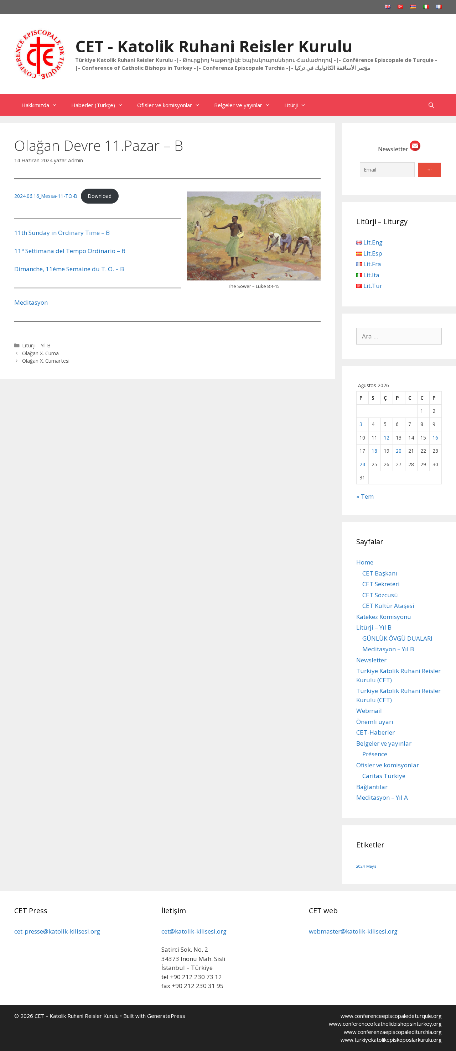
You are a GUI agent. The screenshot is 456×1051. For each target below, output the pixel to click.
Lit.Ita (370, 275)
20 (398, 450)
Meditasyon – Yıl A (382, 797)
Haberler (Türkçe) (93, 105)
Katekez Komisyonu (383, 617)
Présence (374, 754)
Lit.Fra (371, 264)
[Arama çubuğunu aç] (431, 105)
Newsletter (371, 660)
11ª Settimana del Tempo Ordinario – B (69, 251)
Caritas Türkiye (383, 776)
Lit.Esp (372, 253)
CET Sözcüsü (380, 595)
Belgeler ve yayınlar (238, 105)
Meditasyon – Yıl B (388, 649)
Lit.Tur (372, 286)
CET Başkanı (379, 573)
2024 (360, 866)
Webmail (369, 710)
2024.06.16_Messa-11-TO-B (45, 196)
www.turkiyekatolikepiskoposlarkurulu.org (391, 1039)
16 (435, 437)
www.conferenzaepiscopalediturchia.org (393, 1031)
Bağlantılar (372, 787)
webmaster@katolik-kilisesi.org (353, 931)
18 (374, 450)
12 (386, 437)
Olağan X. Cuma (40, 353)
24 (362, 464)
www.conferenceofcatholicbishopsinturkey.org (385, 1023)
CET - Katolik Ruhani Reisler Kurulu (213, 46)
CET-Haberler (375, 732)
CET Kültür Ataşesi (388, 605)
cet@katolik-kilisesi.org (194, 931)
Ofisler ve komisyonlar (164, 105)
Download (100, 196)
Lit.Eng (372, 242)
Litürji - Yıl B (36, 345)
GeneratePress (166, 1015)
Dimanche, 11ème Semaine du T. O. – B (69, 269)
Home (364, 562)
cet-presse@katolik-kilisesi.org (57, 931)
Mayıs (371, 866)
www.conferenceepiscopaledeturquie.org (391, 1015)
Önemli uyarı (374, 722)
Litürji (291, 105)
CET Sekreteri (381, 584)
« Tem (365, 496)
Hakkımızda (35, 105)
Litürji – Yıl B (374, 627)
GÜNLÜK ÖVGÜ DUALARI (397, 638)
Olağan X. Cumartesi (45, 360)
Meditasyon (31, 302)
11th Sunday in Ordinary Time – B (62, 232)
